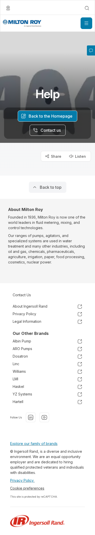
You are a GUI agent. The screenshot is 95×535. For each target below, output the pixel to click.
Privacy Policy (22, 480)
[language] (8, 8)
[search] (87, 8)
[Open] (86, 23)
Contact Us (22, 295)
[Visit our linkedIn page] (30, 417)
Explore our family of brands (34, 443)
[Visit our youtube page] (44, 417)
